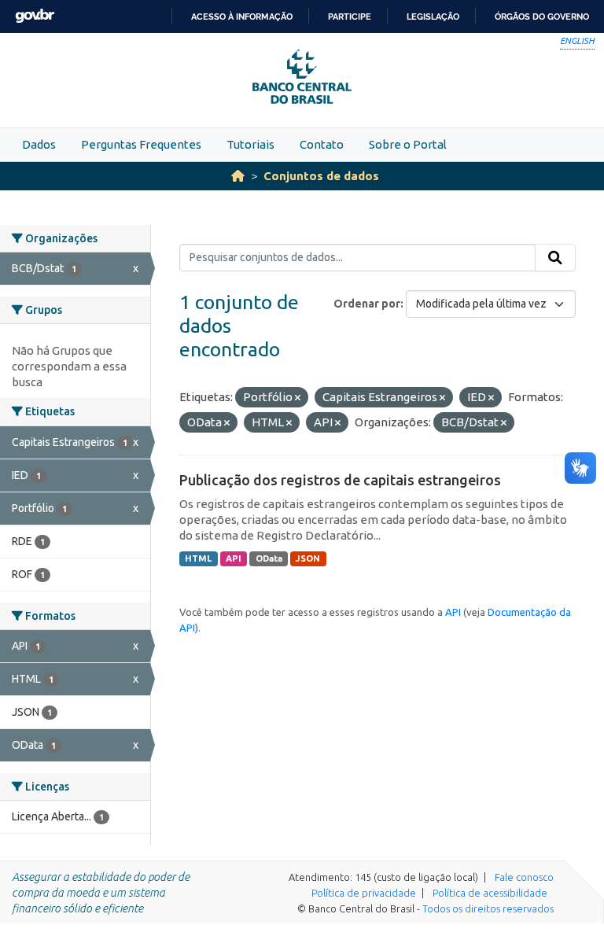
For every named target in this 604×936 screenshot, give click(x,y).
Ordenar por (366, 303)
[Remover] (297, 398)
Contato (322, 144)
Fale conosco (524, 877)
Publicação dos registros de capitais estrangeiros (340, 480)
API (233, 558)
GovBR (34, 16)
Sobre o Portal (408, 144)
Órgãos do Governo (542, 16)
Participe (349, 16)
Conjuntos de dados (321, 175)
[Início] (238, 175)
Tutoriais (250, 144)
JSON (308, 558)
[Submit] (555, 258)
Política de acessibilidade (490, 892)
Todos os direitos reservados (488, 908)
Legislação (433, 16)
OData (269, 558)
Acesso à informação (242, 16)
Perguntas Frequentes (141, 144)
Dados (39, 144)
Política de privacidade (363, 892)
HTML (198, 558)
